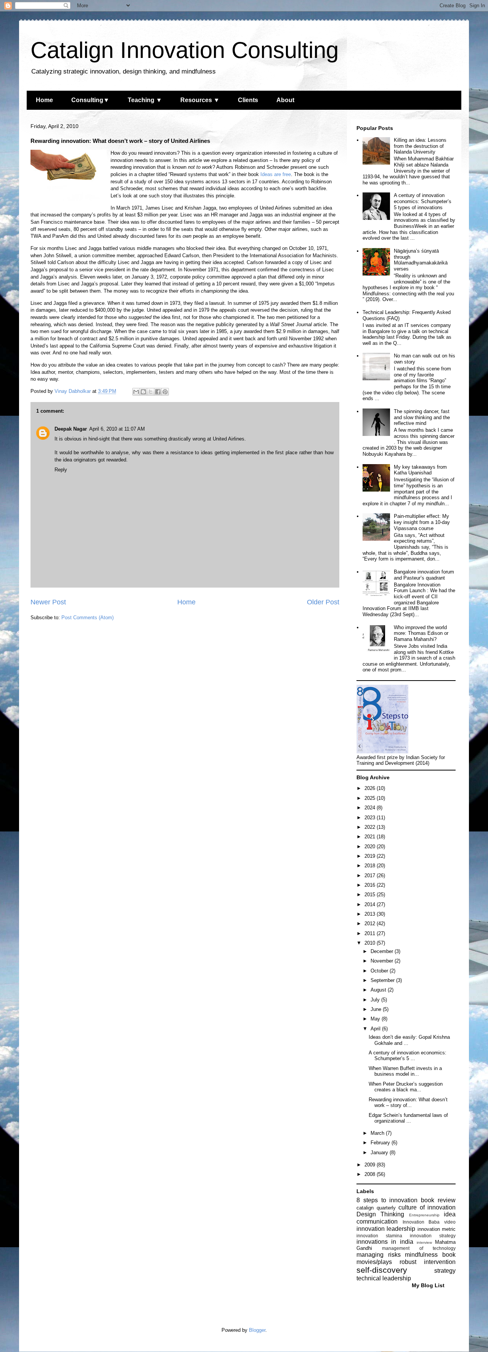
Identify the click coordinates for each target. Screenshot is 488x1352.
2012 (370, 923)
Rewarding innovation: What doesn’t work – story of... (408, 1103)
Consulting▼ (90, 100)
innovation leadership (385, 1228)
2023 (370, 817)
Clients (248, 100)
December (383, 951)
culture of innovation (427, 1207)
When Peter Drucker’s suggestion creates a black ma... (406, 1087)
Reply (61, 470)
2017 (370, 875)
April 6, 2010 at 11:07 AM (117, 429)
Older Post (323, 602)
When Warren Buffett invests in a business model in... (405, 1071)
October (380, 971)
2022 (370, 827)
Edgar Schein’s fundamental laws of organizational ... (408, 1118)
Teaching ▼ (145, 100)
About (285, 100)
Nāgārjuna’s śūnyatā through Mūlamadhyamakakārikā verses (421, 260)
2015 (370, 894)
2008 (370, 1174)
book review (438, 1200)
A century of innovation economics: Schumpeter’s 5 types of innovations (422, 201)
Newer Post (48, 602)
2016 (370, 885)
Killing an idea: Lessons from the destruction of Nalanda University (420, 146)
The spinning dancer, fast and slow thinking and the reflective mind (422, 417)
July (376, 1000)
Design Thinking (380, 1214)
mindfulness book (430, 1254)
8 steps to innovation (386, 1200)
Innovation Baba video (429, 1221)
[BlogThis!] (143, 392)
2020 (370, 846)
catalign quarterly (376, 1208)
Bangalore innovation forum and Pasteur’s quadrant (424, 575)
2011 (370, 933)
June (377, 1009)
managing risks (378, 1254)
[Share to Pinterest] (165, 392)
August (379, 990)
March (378, 1133)
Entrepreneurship (424, 1215)
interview (424, 1242)
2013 (370, 914)
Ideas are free (275, 174)
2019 (370, 856)
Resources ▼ (200, 100)
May (376, 1019)
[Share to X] (150, 392)
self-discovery (381, 1269)
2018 (370, 865)
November (383, 961)
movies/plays (374, 1262)
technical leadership (383, 1278)
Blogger (257, 1330)
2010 (370, 943)
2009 (370, 1165)
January (380, 1152)
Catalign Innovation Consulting (184, 50)
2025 (370, 798)
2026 (370, 788)
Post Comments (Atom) (87, 617)
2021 (370, 836)
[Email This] (136, 392)
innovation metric (436, 1229)
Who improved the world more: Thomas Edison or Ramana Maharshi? (421, 633)
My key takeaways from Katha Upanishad (420, 470)
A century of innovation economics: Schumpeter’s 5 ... (407, 1056)
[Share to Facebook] (158, 392)
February (381, 1142)
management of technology (419, 1248)
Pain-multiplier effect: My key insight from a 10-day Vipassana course (422, 522)
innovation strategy (433, 1235)
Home (44, 100)
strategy (445, 1270)
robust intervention (428, 1262)
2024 (370, 808)
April (376, 1029)
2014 (370, 904)
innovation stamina (379, 1235)
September (383, 980)
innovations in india (384, 1241)
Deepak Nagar (71, 429)
